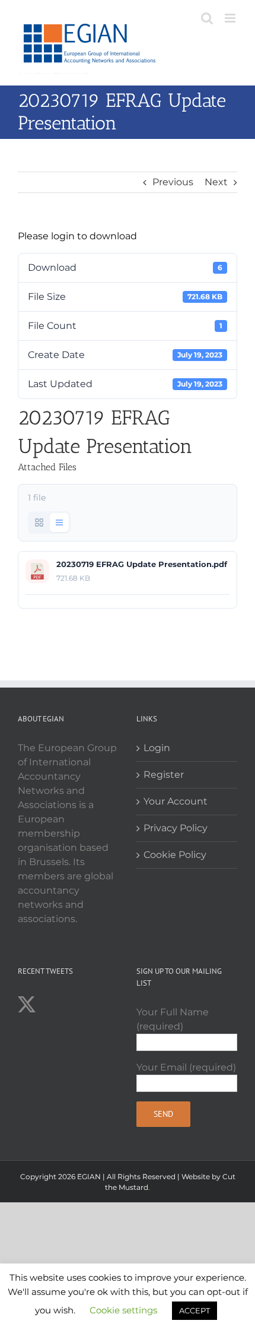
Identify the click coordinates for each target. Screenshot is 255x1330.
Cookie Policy (175, 854)
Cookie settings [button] (123, 1310)
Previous (172, 182)
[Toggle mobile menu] (231, 18)
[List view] (59, 522)
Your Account (176, 801)
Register (164, 774)
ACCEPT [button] (194, 1310)
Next (216, 182)
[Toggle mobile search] (207, 18)
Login (157, 747)
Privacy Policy (176, 828)
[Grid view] (39, 522)
